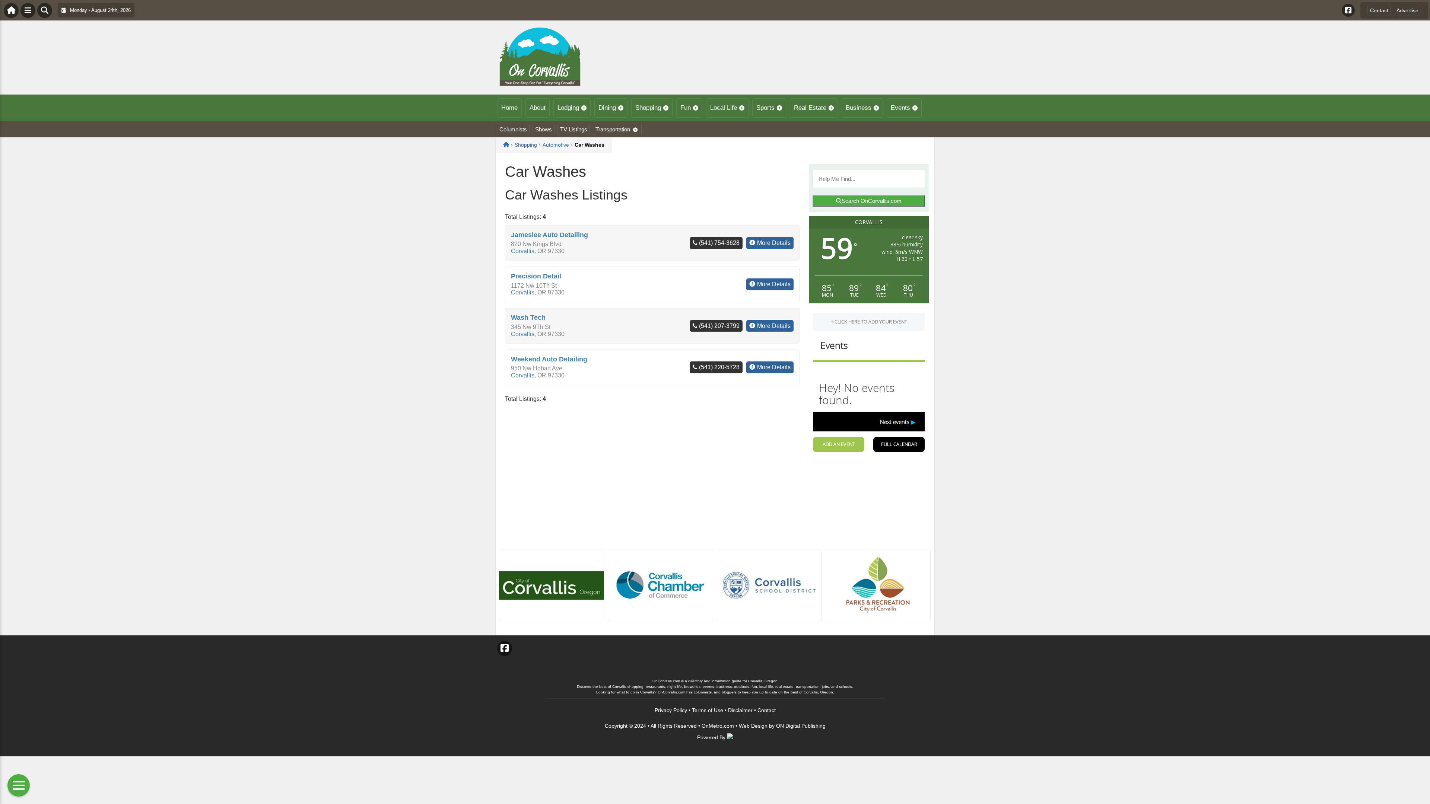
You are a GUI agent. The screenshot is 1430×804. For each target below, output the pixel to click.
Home (509, 107)
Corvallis (522, 251)
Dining (607, 107)
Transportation (612, 129)
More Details (774, 243)
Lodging (568, 107)
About (538, 107)
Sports (765, 107)
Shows (543, 129)
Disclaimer (740, 710)
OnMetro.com (718, 726)
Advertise (1407, 10)
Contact (1379, 10)
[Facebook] (1348, 10)
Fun (685, 107)
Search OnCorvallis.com (872, 201)
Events (900, 107)
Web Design (753, 726)
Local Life (723, 107)
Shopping (648, 107)
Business (858, 107)
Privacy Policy (671, 710)
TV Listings (573, 129)
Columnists (513, 129)
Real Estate (810, 107)
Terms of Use (707, 710)
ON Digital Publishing (801, 726)
